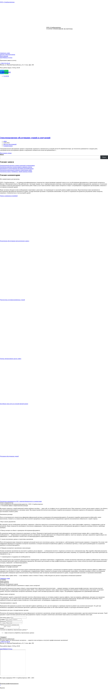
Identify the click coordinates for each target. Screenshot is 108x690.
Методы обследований (9, 144)
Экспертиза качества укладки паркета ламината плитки (16, 167)
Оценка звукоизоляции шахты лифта (10, 358)
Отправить (3, 637)
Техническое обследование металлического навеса (14, 241)
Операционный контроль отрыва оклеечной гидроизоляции (17, 165)
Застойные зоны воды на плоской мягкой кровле (14, 403)
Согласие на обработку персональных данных (14, 629)
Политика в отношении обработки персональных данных (16, 635)
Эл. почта (3, 623)
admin (5, 141)
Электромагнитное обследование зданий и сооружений (25, 138)
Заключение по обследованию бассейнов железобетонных (17, 168)
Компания (3, 621)
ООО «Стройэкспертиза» (7, 2)
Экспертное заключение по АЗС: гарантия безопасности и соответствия (21, 501)
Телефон (3, 619)
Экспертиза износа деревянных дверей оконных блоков (16, 171)
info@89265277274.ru (6, 57)
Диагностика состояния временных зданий (12, 299)
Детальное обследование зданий (9, 456)
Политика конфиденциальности (9, 683)
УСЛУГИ (6, 76)
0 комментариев (8, 146)
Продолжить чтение (6, 153)
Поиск (2, 154)
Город (1, 624)
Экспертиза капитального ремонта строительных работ (16, 170)
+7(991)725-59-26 (5, 63)
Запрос (2, 628)
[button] (5, 53)
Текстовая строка (5, 617)
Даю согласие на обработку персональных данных (19, 632)
